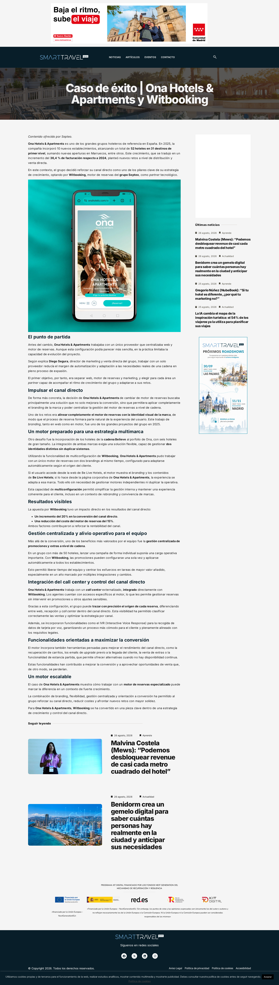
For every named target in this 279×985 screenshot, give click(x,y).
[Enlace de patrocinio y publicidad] (129, 24)
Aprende (147, 735)
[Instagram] (155, 956)
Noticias (115, 57)
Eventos (150, 57)
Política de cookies (140, 981)
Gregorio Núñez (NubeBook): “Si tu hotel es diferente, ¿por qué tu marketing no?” (222, 294)
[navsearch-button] (215, 57)
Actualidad (148, 796)
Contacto (168, 57)
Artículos (133, 57)
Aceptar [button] (268, 976)
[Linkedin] (144, 956)
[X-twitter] (134, 956)
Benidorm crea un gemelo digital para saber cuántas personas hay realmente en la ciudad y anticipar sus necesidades (139, 825)
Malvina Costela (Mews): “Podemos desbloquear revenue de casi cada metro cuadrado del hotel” (143, 757)
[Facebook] (124, 956)
